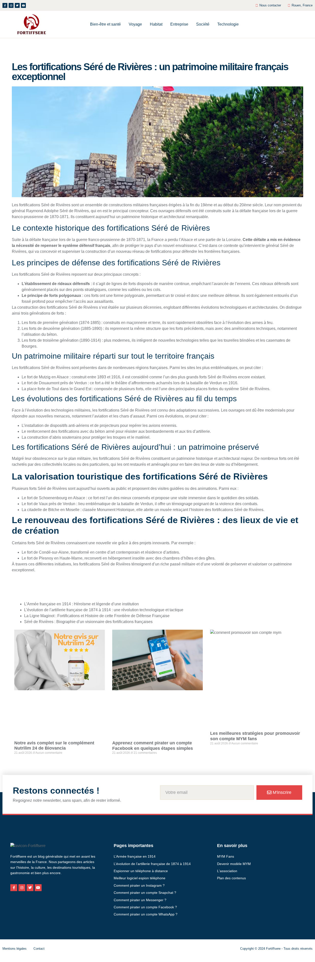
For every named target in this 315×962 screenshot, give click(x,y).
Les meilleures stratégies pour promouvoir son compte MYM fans (255, 736)
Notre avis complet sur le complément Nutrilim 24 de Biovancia (54, 745)
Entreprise (179, 24)
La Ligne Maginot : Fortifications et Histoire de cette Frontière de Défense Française (97, 616)
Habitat (156, 24)
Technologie (228, 24)
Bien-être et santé (105, 24)
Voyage (135, 24)
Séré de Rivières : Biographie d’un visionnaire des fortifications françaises (88, 622)
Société (202, 24)
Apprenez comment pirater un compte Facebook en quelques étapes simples (152, 745)
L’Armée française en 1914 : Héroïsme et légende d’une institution (81, 604)
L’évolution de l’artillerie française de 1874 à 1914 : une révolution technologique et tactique (103, 610)
